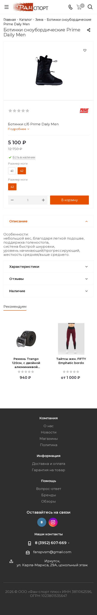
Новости (48, 432)
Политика (48, 445)
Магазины (48, 438)
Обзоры (48, 501)
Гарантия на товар (48, 470)
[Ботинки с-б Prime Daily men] (48, 70)
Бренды (48, 495)
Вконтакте (41, 522)
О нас (49, 426)
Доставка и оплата (48, 463)
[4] (23, 111)
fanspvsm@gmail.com (52, 552)
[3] (19, 111)
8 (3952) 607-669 (51, 543)
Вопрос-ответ (48, 489)
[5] (27, 111)
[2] (15, 111)
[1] (10, 111)
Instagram (53, 522)
